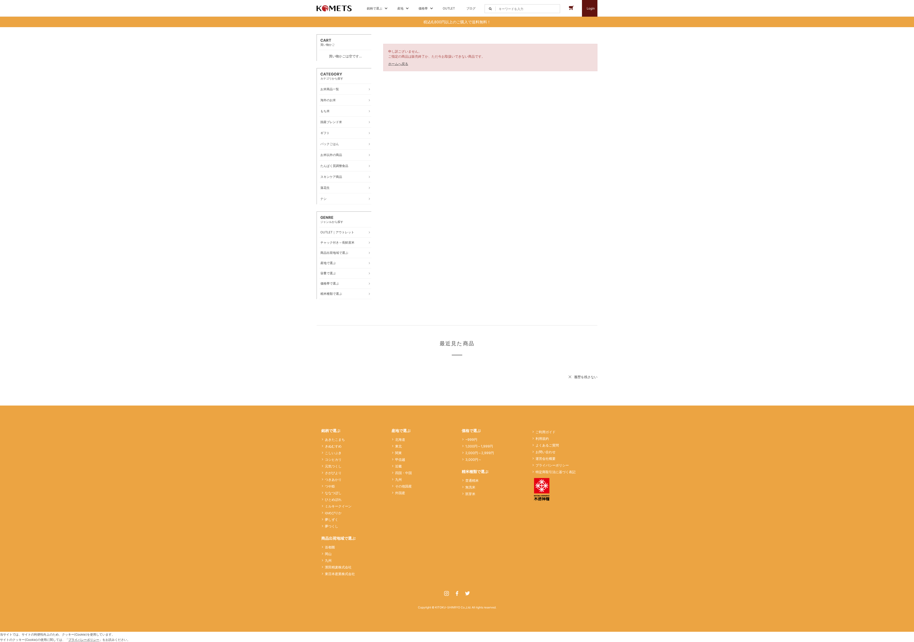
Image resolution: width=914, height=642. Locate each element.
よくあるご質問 (547, 445)
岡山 (328, 554)
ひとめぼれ (333, 499)
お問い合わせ (546, 452)
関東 (398, 453)
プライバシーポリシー (552, 465)
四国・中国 (403, 473)
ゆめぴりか (333, 513)
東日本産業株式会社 (340, 574)
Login (591, 8)
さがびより (333, 473)
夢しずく (331, 519)
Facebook (457, 593)
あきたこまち (335, 439)
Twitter (467, 593)
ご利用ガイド (546, 432)
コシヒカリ (333, 459)
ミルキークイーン (338, 506)
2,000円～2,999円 (479, 453)
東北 (398, 446)
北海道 (400, 439)
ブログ (471, 8)
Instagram (446, 593)
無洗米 (470, 487)
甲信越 (400, 459)
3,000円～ (473, 459)
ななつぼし (333, 493)
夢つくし (331, 526)
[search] (490, 9)
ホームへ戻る (398, 64)
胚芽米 (470, 494)
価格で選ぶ (471, 430)
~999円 (471, 439)
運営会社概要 (546, 458)
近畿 (398, 466)
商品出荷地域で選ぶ (338, 538)
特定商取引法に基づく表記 (556, 472)
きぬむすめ (333, 446)
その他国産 (403, 486)
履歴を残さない (585, 377)
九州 (328, 560)
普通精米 (472, 480)
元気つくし (333, 466)
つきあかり (333, 479)
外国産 (400, 493)
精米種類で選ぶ (475, 471)
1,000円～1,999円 (479, 446)
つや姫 (330, 486)
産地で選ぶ (401, 430)
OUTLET (449, 8)
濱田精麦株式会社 (338, 567)
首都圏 (330, 547)
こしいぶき (333, 453)
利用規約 (542, 438)
